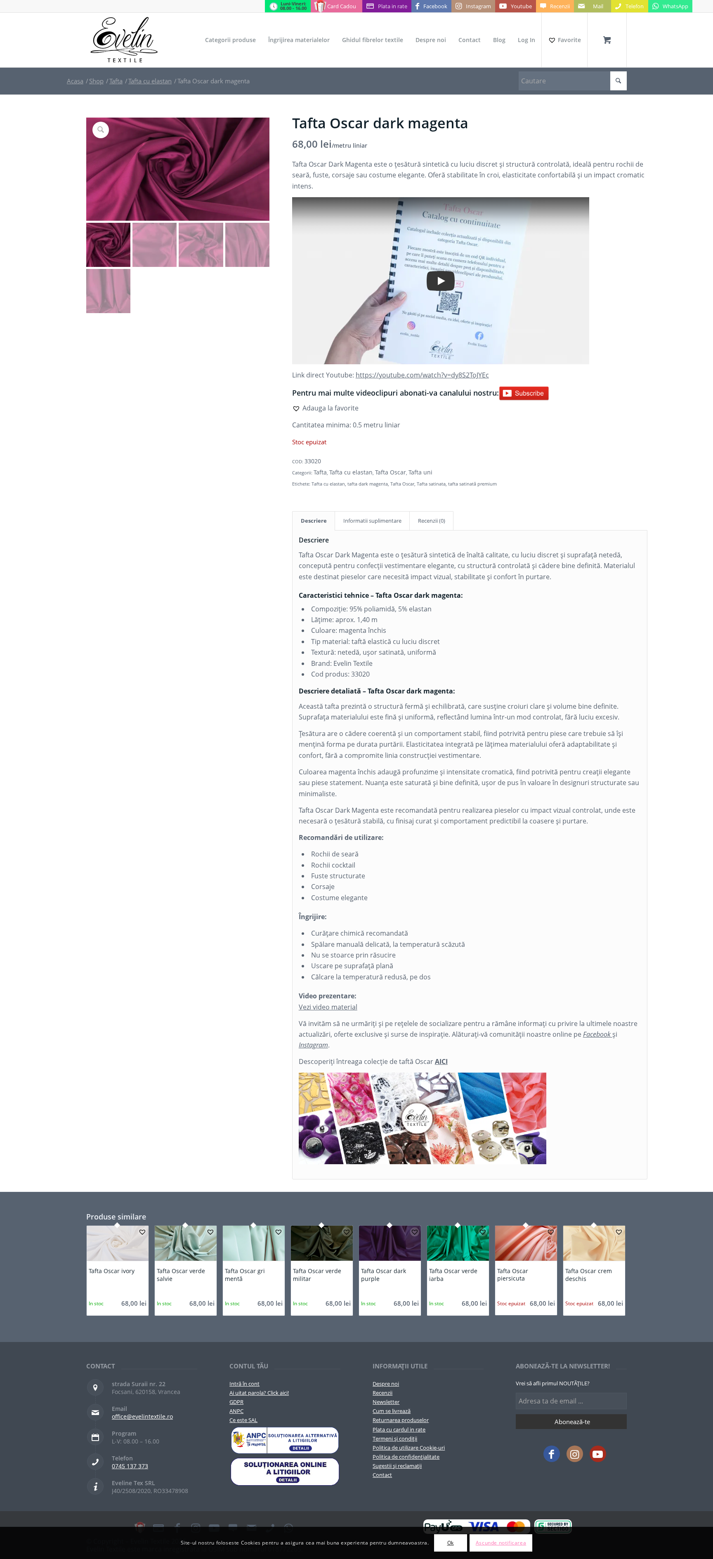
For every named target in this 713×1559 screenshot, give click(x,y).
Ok (450, 1542)
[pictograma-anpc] (284, 1440)
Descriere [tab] (314, 520)
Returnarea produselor (401, 1420)
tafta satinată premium (472, 484)
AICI (441, 1061)
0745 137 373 (130, 1466)
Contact (382, 1475)
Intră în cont (244, 1383)
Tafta (320, 472)
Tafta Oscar (390, 472)
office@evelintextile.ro (142, 1416)
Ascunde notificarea (501, 1542)
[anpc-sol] (284, 1471)
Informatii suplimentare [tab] (372, 520)
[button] (325, 408)
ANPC (236, 1411)
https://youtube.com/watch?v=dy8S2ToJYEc (422, 375)
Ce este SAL (243, 1420)
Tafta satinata (431, 484)
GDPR (236, 1402)
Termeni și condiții (395, 1438)
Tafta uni (420, 472)
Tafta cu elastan (351, 472)
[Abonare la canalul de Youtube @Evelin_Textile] (524, 393)
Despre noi (386, 1383)
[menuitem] (230, 40)
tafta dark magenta (367, 484)
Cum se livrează (392, 1411)
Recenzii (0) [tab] (431, 520)
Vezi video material (328, 1007)
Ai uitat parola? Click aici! (259, 1392)
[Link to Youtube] (598, 1454)
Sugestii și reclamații (397, 1465)
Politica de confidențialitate (406, 1456)
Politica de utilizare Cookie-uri (409, 1447)
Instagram (313, 1045)
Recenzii (382, 1392)
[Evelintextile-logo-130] (124, 40)
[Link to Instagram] (575, 1454)
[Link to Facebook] (551, 1454)
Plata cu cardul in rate (399, 1429)
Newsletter (386, 1402)
